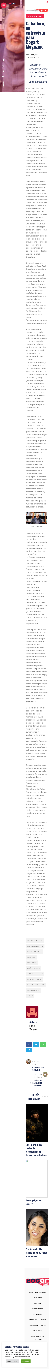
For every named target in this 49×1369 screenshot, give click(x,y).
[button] (47, 2)
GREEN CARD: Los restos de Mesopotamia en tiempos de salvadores (36, 1150)
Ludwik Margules (34, 979)
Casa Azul (31, 957)
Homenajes (37, 1314)
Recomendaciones (35, 16)
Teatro (30, 996)
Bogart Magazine (34, 952)
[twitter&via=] (3, 71)
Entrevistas (37, 1297)
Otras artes (37, 1331)
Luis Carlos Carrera (35, 985)
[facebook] (3, 76)
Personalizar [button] (12, 1361)
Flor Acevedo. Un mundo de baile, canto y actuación (36, 1253)
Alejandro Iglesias (35, 946)
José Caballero (33, 968)
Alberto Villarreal (35, 941)
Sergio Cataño (33, 990)
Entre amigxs (40, 1292)
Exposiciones (37, 1309)
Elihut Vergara (32, 54)
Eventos (37, 1303)
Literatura (33, 1320)
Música (43, 1320)
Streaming (33, 1325)
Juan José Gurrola (35, 974)
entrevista (31, 963)
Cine (31, 1292)
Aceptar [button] (25, 1361)
